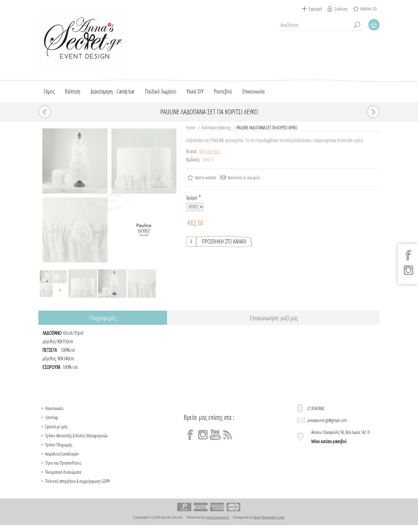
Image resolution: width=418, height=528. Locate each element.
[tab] (102, 318)
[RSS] (228, 435)
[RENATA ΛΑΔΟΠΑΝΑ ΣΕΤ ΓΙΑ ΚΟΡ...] (373, 111)
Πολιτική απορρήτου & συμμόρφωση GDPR (77, 481)
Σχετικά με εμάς (56, 426)
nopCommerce (217, 517)
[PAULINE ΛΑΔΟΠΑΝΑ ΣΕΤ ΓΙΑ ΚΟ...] (44, 111)
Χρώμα (192, 197)
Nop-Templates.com (268, 517)
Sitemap (51, 417)
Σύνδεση (341, 9)
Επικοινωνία (54, 408)
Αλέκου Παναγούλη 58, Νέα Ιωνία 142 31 (340, 436)
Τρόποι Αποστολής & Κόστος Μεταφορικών (76, 436)
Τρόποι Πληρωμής (58, 445)
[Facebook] (190, 435)
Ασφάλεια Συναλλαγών (61, 454)
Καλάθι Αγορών (374, 24)
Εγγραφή (315, 9)
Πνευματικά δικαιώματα (63, 472)
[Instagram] (203, 435)
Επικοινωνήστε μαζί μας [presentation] (274, 317)
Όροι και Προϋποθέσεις (63, 463)
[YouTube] (215, 435)
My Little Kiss (210, 151)
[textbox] (320, 24)
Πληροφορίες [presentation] (103, 317)
